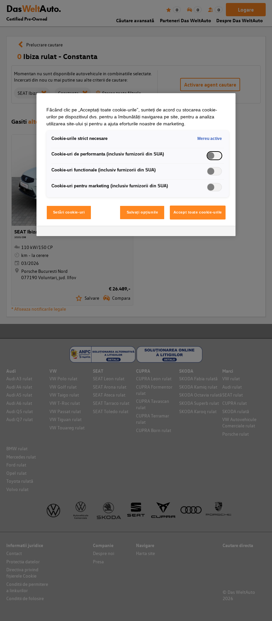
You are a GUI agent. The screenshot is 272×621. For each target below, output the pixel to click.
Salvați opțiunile (142, 212)
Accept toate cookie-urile (197, 212)
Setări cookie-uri (69, 212)
